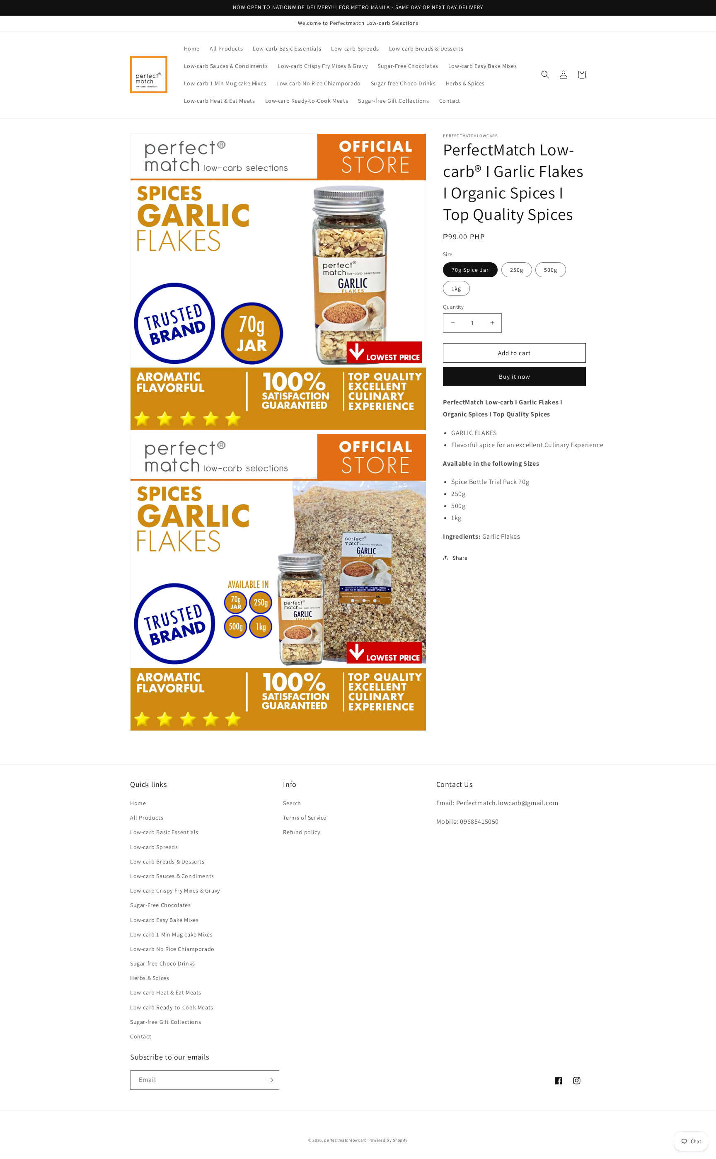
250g (516, 269)
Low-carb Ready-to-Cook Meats (171, 1007)
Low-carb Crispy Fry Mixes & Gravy (175, 890)
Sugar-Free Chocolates (160, 905)
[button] (545, 74)
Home (138, 803)
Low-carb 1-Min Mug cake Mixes (171, 934)
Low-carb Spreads (154, 847)
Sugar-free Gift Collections (165, 1022)
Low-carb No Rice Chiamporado (172, 949)
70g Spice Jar (470, 269)
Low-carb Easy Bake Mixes (164, 920)
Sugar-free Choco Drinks (162, 963)
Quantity (453, 306)
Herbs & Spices (149, 978)
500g (550, 269)
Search (292, 803)
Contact (140, 1036)
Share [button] (460, 557)
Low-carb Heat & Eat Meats (165, 992)
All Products (146, 817)
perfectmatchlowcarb (345, 1140)
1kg (456, 288)
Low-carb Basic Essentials (164, 832)
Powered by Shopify (388, 1140)
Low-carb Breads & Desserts (167, 861)
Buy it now (514, 376)
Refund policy (301, 832)
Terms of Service (305, 817)
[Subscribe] (270, 1080)
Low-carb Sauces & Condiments (172, 876)
